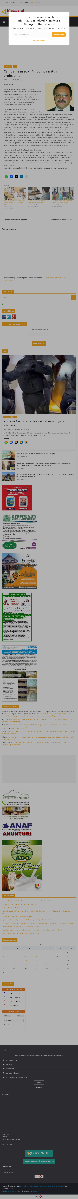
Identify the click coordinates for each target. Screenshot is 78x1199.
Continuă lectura (39, 41)
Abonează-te (59, 35)
